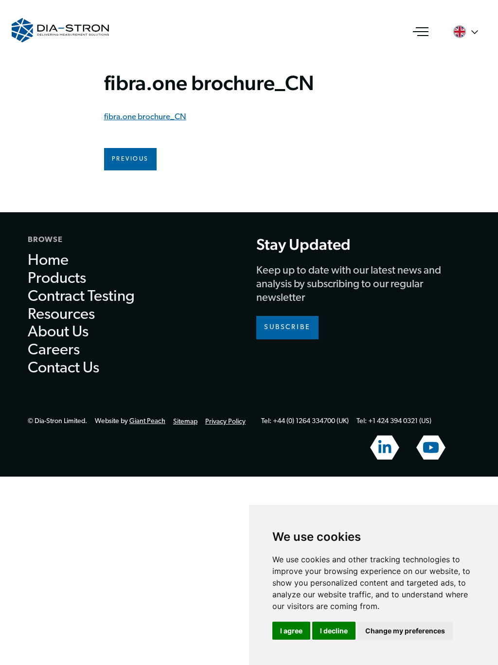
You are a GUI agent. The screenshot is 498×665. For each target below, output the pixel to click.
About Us (58, 332)
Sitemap (185, 421)
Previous (130, 159)
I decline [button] (334, 631)
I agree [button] (291, 631)
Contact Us (63, 368)
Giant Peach (147, 421)
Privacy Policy (225, 421)
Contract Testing (81, 297)
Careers (54, 350)
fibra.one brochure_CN (145, 117)
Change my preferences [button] (405, 631)
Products (57, 279)
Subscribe (287, 327)
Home (48, 261)
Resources (61, 315)
